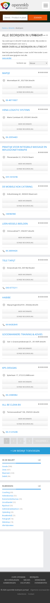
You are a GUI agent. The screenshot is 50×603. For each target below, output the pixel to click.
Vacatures (25, 583)
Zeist (4, 470)
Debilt (4, 476)
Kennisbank (40, 580)
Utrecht (11, 28)
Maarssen (6, 473)
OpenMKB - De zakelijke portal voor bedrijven (14, 5)
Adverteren (21, 594)
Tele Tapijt (8, 260)
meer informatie (25, 87)
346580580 (11, 214)
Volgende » (42, 441)
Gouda (5, 466)
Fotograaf (6, 519)
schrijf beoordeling (25, 92)
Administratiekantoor (10, 509)
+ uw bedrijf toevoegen (25, 450)
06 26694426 (11, 250)
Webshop (6, 522)
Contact (31, 594)
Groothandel (7, 502)
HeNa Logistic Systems (16, 109)
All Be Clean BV (11, 404)
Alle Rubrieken (7, 525)
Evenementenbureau (10, 499)
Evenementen (41, 583)
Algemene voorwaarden (39, 590)
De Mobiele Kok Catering (17, 186)
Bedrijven (34, 577)
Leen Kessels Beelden (15, 223)
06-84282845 (12, 324)
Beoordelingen (11, 580)
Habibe (6, 297)
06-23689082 (12, 395)
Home (4, 28)
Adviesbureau (7, 496)
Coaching (6, 492)
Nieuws (27, 580)
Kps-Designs (9, 367)
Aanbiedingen (9, 583)
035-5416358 (12, 177)
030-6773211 (12, 287)
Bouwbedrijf (7, 515)
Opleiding (6, 512)
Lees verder (7, 58)
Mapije (6, 73)
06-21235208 (12, 432)
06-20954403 (12, 137)
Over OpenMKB (18, 577)
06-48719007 (12, 100)
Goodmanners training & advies (22, 334)
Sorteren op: (21, 63)
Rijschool (5, 505)
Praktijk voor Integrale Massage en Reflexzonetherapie (24, 148)
